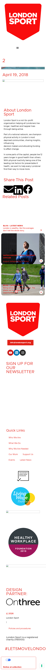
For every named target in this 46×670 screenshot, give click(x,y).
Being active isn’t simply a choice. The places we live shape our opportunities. (19, 290)
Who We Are (15, 438)
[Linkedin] (16, 353)
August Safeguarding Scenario (16, 261)
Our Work (13, 454)
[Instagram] (23, 353)
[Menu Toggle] (23, 48)
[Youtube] (10, 353)
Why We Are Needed (18, 449)
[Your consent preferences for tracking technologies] (41, 665)
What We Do (15, 443)
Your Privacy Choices (21, 660)
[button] (8, 189)
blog (5, 226)
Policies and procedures (20, 629)
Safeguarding (10, 255)
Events (12, 460)
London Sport (12, 618)
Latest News (16, 226)
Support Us (28, 454)
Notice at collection (12, 667)
